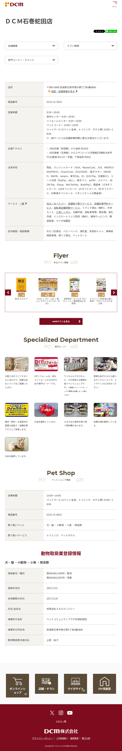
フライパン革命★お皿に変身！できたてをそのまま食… (101, 301)
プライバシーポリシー (42, 738)
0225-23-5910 (54, 102)
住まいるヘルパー (56, 203)
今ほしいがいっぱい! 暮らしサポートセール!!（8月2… (48, 301)
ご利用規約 (61, 738)
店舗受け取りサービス (80, 203)
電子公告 (86, 738)
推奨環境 (74, 738)
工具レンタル (63, 212)
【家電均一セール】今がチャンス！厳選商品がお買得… (74, 301)
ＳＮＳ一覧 (61, 721)
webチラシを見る (61, 321)
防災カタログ (21, 299)
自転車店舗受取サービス (67, 208)
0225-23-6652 (54, 514)
